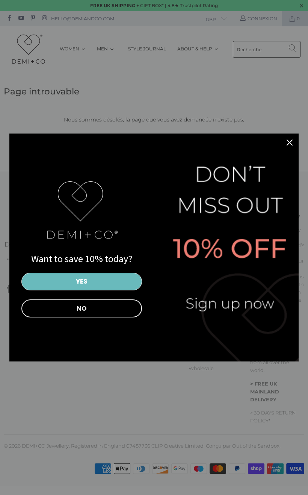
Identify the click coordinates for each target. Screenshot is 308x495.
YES (82, 281)
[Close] (290, 143)
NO (82, 308)
